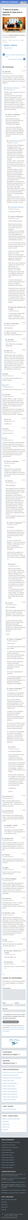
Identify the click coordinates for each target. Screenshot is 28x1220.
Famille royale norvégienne (10, 1097)
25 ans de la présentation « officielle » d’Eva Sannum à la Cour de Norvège (13, 1186)
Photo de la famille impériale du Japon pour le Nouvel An (12, 12)
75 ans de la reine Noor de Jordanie (17, 1190)
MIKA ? (7, 385)
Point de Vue (6, 1127)
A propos (15, 1215)
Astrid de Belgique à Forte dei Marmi (16, 1182)
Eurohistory (6, 1121)
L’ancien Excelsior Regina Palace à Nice (14, 55)
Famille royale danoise (9, 1086)
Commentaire (6, 988)
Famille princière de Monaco (10, 1075)
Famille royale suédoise (9, 1099)
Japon (19, 40)
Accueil (6, 1214)
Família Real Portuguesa (9, 1109)
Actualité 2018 (13, 40)
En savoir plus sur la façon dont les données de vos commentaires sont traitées (13, 1029)
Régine (5, 40)
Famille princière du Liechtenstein (12, 1078)
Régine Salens (10, 45)
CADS (4, 1217)
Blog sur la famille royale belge (11, 1118)
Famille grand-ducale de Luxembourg (13, 1072)
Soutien (21, 1214)
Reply (24, 70)
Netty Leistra (6, 1124)
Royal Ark (5, 1129)
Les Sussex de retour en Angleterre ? (17, 1192)
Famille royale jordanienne (10, 1094)
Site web (4, 1008)
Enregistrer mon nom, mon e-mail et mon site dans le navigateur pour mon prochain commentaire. (13, 1016)
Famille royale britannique (10, 1083)
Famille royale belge (8, 1080)
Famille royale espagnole (10, 1088)
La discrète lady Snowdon (16, 59)
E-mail (16, 1003)
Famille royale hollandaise (10, 1091)
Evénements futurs (13, 1214)
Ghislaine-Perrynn (12, 88)
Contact (11, 1215)
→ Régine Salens (7, 48)
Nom (4, 1003)
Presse (6, 1215)
